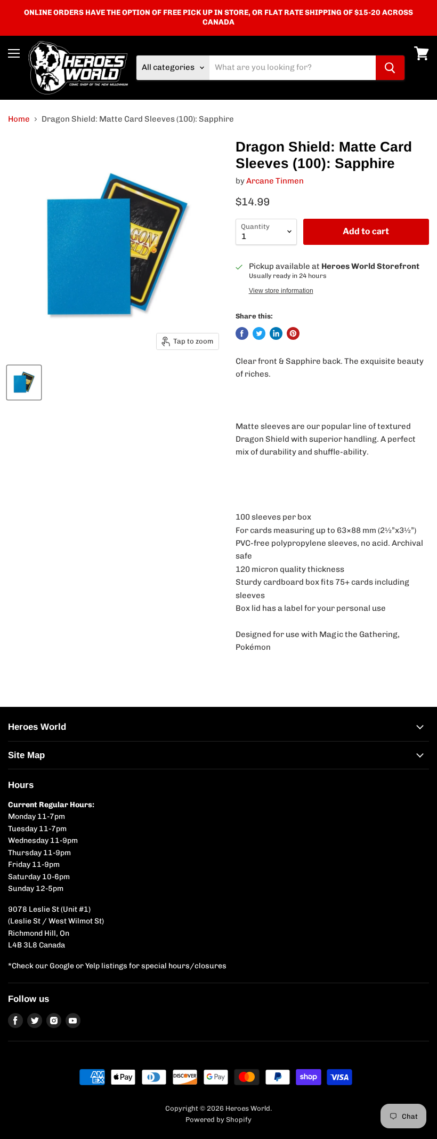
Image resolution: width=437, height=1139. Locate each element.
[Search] (390, 67)
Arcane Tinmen (275, 181)
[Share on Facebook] (242, 333)
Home (19, 119)
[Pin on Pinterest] (293, 333)
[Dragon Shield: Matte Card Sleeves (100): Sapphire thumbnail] (24, 382)
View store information (281, 290)
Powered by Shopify (218, 1120)
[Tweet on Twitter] (259, 333)
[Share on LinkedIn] (276, 333)
